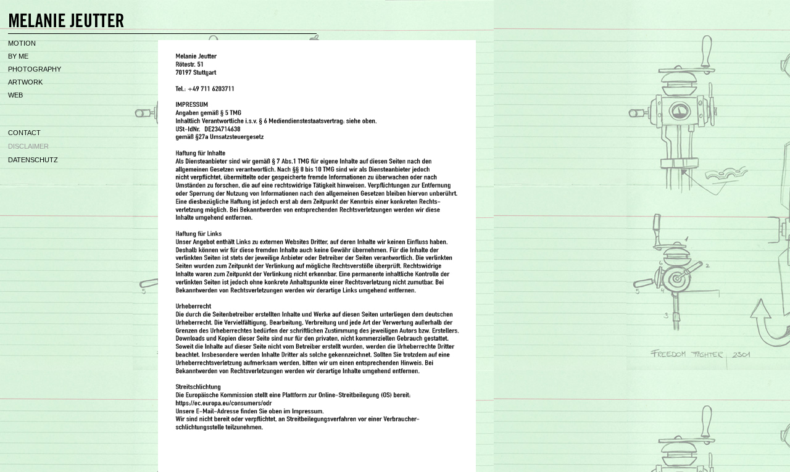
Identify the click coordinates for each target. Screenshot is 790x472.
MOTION (22, 43)
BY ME (18, 56)
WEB (15, 95)
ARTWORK (25, 82)
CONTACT (24, 132)
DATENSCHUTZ (33, 160)
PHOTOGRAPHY (34, 69)
